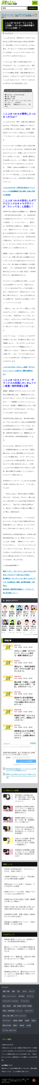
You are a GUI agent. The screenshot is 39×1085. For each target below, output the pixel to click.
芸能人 (15, 1025)
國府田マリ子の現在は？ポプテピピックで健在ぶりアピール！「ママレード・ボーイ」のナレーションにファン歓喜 (21, 776)
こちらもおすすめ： (10, 367)
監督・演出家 (7, 1006)
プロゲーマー (29, 1011)
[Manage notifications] (34, 1080)
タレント (31, 991)
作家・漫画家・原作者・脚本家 (23, 14)
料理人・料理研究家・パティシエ (12, 1011)
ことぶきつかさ (9, 33)
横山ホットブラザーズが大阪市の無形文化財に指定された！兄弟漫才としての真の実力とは (19, 949)
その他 (28, 1025)
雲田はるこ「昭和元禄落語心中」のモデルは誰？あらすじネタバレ (24, 669)
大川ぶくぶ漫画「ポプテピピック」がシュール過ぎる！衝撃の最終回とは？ (19, 370)
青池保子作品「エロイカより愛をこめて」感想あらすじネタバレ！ (24, 718)
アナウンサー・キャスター (10, 1001)
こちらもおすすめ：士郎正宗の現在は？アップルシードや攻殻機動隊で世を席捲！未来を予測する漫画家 (19, 191)
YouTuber (21, 996)
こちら (14, 1071)
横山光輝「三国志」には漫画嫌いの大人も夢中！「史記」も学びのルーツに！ (24, 684)
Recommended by (28, 634)
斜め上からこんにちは (7, 14)
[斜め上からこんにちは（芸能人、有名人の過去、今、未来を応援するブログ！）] (9, 3)
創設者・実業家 (17, 1020)
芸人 (18, 991)
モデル (25, 991)
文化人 (34, 1020)
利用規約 (33, 743)
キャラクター (7, 1020)
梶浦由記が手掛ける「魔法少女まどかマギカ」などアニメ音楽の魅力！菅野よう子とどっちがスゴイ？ (19, 974)
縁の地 (22, 1025)
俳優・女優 (6, 991)
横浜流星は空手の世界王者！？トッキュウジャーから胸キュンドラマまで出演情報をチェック (21, 769)
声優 (13, 991)
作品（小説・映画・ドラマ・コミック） (14, 1016)
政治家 (27, 1020)
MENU (35, 3)
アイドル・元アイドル (9, 1030)
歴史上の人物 (7, 1025)
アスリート (30, 996)
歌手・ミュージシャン (9, 996)
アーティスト (25, 1001)
